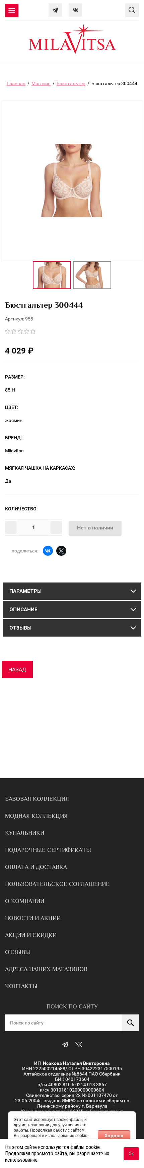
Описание (23, 610)
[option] (52, 275)
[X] (61, 551)
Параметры (25, 591)
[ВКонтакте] (48, 551)
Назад (17, 669)
